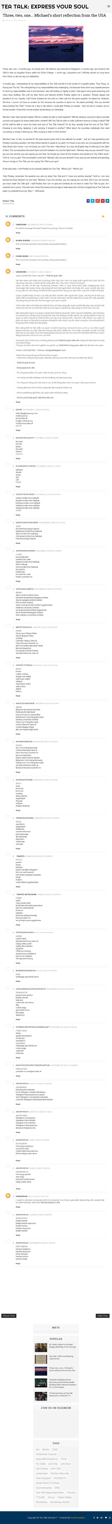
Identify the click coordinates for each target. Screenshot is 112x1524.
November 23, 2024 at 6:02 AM (60, 989)
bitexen (19, 867)
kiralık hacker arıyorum (26, 1223)
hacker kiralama (23, 1249)
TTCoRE (40, 1497)
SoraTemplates (78, 1517)
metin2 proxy (21, 416)
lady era (19, 1000)
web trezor (21, 686)
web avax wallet (23, 679)
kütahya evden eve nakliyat (28, 503)
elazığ (18, 472)
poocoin (19, 788)
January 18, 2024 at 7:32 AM (45, 742)
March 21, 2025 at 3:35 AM (40, 1084)
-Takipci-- (21, 856)
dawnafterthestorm (47, 1459)
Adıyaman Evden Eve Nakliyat (29, 531)
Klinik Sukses (23, 240)
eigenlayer (20, 798)
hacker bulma (22, 1256)
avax (18, 786)
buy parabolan (22, 557)
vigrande (20, 1051)
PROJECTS (60, 1478)
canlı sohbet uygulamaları (27, 882)
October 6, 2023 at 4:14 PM (48, 466)
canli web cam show (25, 1002)
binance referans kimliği (26, 915)
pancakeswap (22, 834)
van (17, 480)
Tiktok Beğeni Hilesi (24, 636)
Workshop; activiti (60, 1502)
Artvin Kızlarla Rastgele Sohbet (29, 612)
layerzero (20, 839)
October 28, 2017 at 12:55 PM (40, 225)
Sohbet (19, 638)
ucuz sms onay (22, 1148)
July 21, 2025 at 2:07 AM (38, 1196)
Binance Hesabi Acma (25, 1128)
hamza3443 (21, 1196)
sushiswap (20, 841)
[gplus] (102, 1517)
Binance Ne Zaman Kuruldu (28, 709)
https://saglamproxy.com (27, 413)
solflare (19, 803)
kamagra (20, 1012)
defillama (20, 829)
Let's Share (42, 1468)
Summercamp (44, 1487)
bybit (18, 900)
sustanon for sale (23, 559)
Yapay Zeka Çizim (24, 943)
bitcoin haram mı (23, 918)
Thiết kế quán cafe (54, 275)
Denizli (19, 444)
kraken (19, 880)
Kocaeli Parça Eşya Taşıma (27, 529)
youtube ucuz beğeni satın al (28, 1071)
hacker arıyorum (23, 1228)
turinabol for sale (23, 574)
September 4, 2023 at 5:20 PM (36, 410)
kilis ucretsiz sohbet (24, 602)
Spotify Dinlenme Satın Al (27, 653)
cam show (20, 1043)
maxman (20, 1053)
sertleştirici (20, 1041)
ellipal (18, 689)
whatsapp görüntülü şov (26, 1045)
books (45, 1449)
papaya (19, 913)
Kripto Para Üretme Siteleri (28, 758)
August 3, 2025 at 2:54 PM (40, 1215)
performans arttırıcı (24, 995)
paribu (19, 862)
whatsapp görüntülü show (27, 977)
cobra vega (21, 1007)
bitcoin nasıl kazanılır (25, 872)
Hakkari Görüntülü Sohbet (27, 607)
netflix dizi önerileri (24, 946)
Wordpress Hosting (24, 958)
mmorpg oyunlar (23, 1174)
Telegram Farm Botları (26, 1120)
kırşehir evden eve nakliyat (27, 500)
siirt (17, 477)
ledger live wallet (23, 676)
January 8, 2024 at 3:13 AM (47, 703)
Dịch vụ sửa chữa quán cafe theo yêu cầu (35, 397)
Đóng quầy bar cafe (26, 368)
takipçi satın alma (23, 1182)
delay (18, 1033)
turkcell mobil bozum (25, 1179)
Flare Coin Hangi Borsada (27, 722)
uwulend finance (23, 831)
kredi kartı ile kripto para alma (29, 905)
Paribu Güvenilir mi (24, 577)
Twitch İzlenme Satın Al (26, 724)
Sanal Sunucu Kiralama (26, 953)
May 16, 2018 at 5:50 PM (38, 256)
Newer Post (9, 1316)
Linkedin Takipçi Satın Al (26, 641)
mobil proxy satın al (24, 423)
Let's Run (66, 1464)
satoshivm (20, 824)
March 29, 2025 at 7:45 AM (40, 1112)
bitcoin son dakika (24, 956)
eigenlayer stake (23, 684)
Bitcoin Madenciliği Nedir (27, 729)
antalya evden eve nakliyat (27, 508)
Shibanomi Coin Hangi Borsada (29, 717)
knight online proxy (24, 421)
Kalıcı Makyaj (21, 564)
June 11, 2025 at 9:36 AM (39, 1140)
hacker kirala (21, 1259)
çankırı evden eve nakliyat (27, 498)
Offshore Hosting (23, 951)
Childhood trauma (46, 1454)
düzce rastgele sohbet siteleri (29, 600)
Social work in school (48, 1483)
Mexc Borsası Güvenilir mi (27, 753)
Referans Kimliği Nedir (25, 712)
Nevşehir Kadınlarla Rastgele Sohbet (32, 597)
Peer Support (43, 1478)
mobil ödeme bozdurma (27, 1151)
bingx (18, 865)
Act (38, 1449)
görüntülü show (23, 1010)
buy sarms (20, 569)
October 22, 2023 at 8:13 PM (48, 494)
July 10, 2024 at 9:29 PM (46, 971)
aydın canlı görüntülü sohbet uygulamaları (34, 605)
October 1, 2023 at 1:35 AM (46, 438)
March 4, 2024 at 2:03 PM (49, 894)
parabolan (20, 572)
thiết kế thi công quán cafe (71, 345)
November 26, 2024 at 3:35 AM (63, 1027)
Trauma (71, 1492)
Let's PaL (53, 1464)
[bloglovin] (106, 1517)
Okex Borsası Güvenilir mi (27, 643)
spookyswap (21, 836)
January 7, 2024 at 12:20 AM (45, 665)
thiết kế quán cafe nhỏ (69, 340)
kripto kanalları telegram (27, 870)
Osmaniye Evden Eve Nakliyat (29, 536)
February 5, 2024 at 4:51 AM (45, 780)
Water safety (65, 1497)
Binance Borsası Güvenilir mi (28, 768)
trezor (18, 671)
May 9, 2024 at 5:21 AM (43, 932)
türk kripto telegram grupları (28, 875)
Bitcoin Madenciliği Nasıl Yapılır (29, 645)
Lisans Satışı (21, 938)
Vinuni (51, 1497)
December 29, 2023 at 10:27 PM (48, 589)
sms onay (20, 1177)
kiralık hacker (22, 1221)
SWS (57, 1487)
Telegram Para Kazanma (26, 1125)
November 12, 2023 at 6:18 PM (48, 551)
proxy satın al (21, 418)
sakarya (19, 470)
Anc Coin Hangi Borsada (26, 748)
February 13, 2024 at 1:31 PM (47, 818)
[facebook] (94, 1517)
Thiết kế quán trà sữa (26, 363)
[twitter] (97, 1517)
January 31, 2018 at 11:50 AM (43, 240)
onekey (19, 793)
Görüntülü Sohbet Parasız (27, 651)
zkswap (19, 801)
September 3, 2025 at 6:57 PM (42, 1243)
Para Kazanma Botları (25, 1090)
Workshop (41, 1502)
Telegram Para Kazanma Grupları (30, 1094)
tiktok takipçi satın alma (26, 1153)
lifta (17, 1005)
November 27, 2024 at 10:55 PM (64, 1065)
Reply (18, 233)
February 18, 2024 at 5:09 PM (39, 856)
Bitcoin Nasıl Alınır (23, 755)
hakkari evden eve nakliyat (28, 505)
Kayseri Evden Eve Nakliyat (27, 562)
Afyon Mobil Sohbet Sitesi (27, 595)
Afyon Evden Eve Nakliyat (27, 534)
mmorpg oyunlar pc (24, 1146)
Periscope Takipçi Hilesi (26, 633)
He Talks (40, 1464)
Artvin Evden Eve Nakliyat (27, 567)
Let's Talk (56, 1468)
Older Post (103, 1316)
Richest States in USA (50, 1202)
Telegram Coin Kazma (25, 1118)
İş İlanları (19, 948)
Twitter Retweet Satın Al (26, 750)
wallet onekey (22, 674)
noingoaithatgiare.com (55, 350)
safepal (19, 681)
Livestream (42, 1473)
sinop (18, 475)
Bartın (18, 446)
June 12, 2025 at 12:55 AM (39, 1168)
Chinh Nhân (22, 256)
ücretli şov (20, 1038)
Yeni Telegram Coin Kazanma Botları (32, 1097)
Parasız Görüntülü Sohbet (27, 719)
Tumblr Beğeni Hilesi (25, 727)
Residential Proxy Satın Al (27, 941)
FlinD (64, 1459)
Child (55, 1449)
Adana (19, 451)
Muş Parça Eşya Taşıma (26, 538)
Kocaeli (19, 441)
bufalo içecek (22, 997)
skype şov (20, 1015)
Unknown (21, 225)
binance (19, 910)
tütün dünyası (22, 1254)
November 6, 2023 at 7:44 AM (52, 523)
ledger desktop (23, 806)
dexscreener (21, 796)
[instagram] (109, 1517)
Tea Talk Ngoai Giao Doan (50, 1492)
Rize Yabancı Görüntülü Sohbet (29, 615)
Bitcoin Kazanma (23, 648)
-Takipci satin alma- (26, 894)
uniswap (19, 844)
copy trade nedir (23, 903)
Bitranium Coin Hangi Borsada (29, 760)
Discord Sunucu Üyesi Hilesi (28, 714)
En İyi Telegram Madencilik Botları (30, 1092)
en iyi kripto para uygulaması (28, 920)
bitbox (19, 691)
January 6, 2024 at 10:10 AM (45, 627)
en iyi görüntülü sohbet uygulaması (31, 610)
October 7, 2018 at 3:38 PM (39, 272)
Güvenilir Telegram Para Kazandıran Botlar (34, 1099)
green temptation (24, 1036)
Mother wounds (60, 1473)
